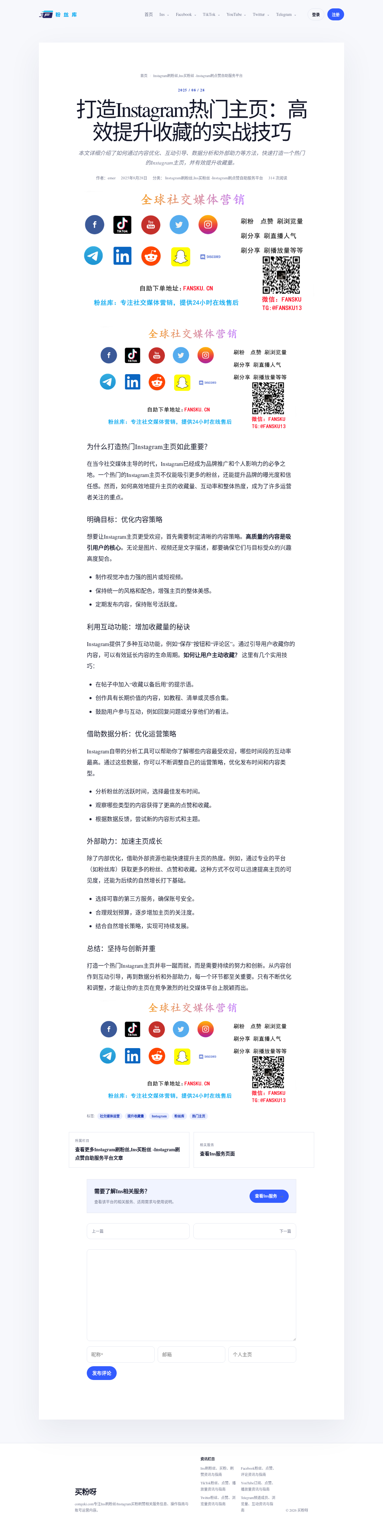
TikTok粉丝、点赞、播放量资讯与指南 (218, 1486)
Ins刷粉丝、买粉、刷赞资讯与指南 (217, 1471)
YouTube (234, 14)
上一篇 (98, 1231)
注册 (336, 14)
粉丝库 (179, 1116)
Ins (162, 14)
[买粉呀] (58, 14)
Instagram (159, 1116)
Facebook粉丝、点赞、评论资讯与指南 (258, 1471)
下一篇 (285, 1231)
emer (111, 177)
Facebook (184, 14)
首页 (149, 14)
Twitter (259, 14)
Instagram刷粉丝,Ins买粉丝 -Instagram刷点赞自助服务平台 (198, 75)
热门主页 (198, 1116)
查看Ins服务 (269, 1196)
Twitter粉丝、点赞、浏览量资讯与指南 (217, 1500)
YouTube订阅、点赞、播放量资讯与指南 (258, 1486)
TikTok (209, 14)
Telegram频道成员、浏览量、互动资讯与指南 (258, 1504)
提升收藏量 (135, 1116)
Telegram (284, 14)
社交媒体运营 (110, 1116)
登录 (316, 14)
